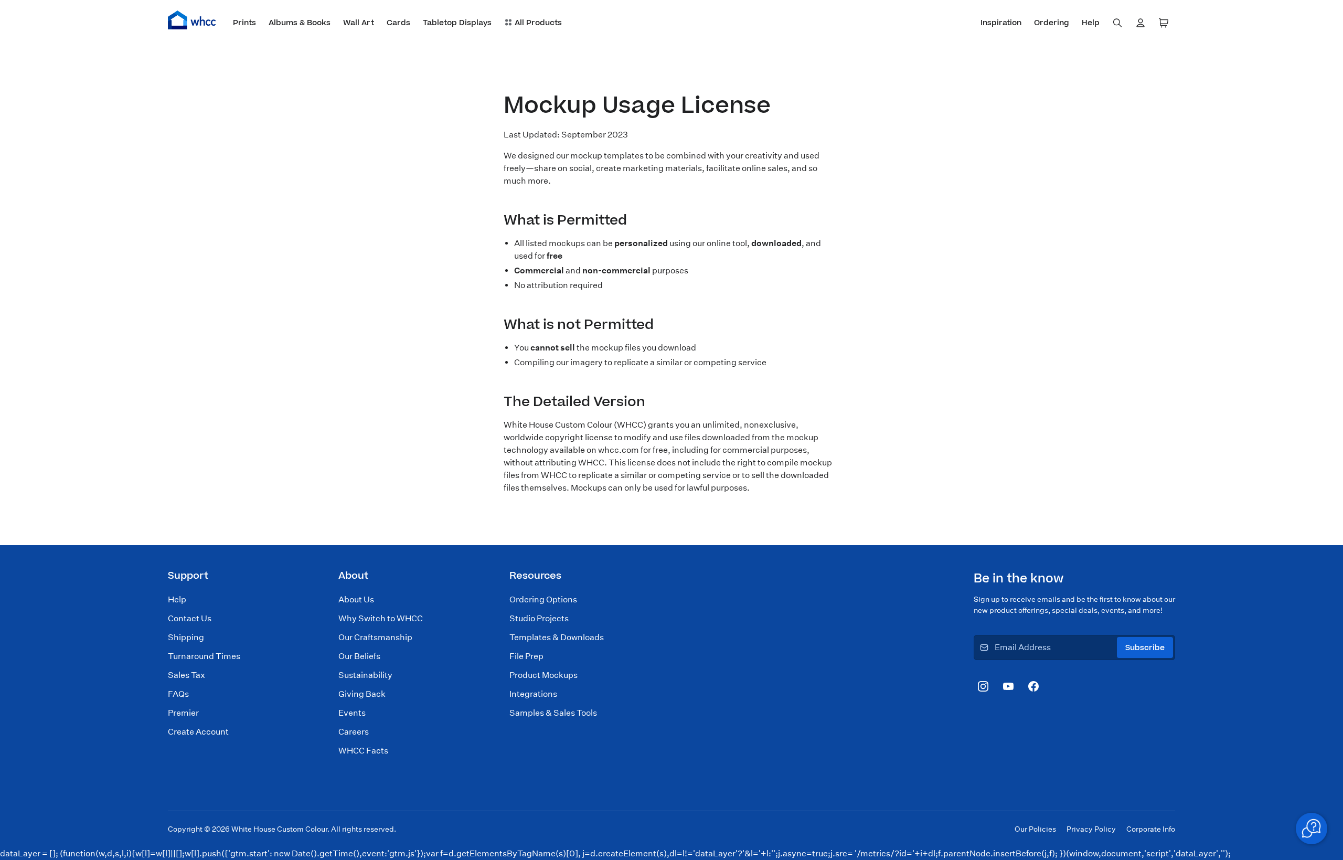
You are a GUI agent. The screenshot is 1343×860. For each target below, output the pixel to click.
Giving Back (362, 694)
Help (177, 599)
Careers (353, 732)
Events (352, 713)
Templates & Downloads (556, 637)
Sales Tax (186, 675)
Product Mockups (543, 675)
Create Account (198, 732)
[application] (1312, 829)
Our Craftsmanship (375, 637)
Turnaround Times (204, 656)
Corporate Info (1150, 829)
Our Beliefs (359, 656)
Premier (183, 713)
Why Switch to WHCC (380, 618)
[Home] (192, 19)
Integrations (533, 694)
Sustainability (365, 675)
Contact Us (189, 618)
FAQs (178, 694)
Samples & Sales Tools (553, 713)
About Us (356, 599)
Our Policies (1035, 829)
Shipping (186, 637)
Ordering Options (543, 599)
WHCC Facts (363, 751)
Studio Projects (539, 618)
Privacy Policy (1091, 829)
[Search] (1117, 23)
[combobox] (1117, 23)
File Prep (526, 656)
